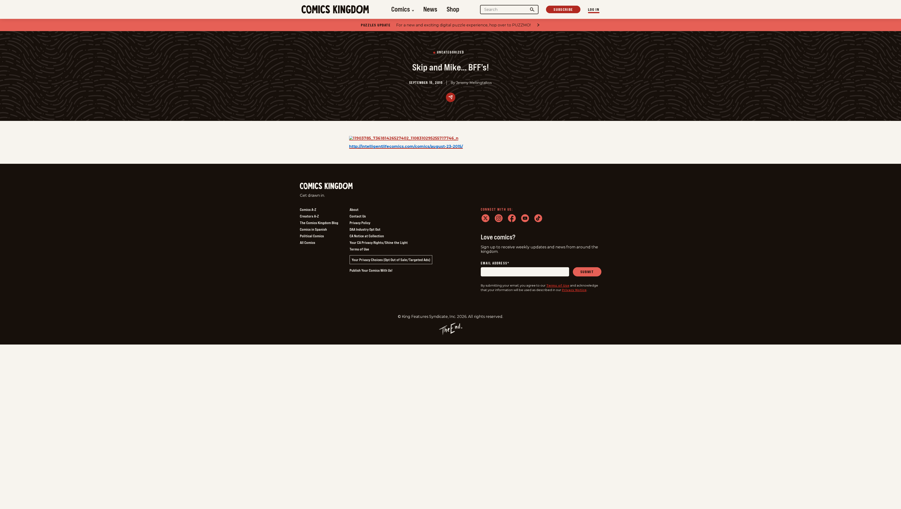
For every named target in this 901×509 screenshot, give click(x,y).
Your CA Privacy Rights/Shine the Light (379, 242)
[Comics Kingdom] (326, 186)
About (354, 209)
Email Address (495, 263)
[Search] (532, 9)
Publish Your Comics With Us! (371, 270)
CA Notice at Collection (367, 236)
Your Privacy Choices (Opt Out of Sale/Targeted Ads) (391, 259)
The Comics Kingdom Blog (319, 222)
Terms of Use (359, 249)
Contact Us (358, 216)
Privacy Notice (574, 290)
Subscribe (563, 9)
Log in (593, 9)
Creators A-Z (309, 216)
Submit (587, 271)
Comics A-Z (308, 209)
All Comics (307, 242)
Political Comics (312, 236)
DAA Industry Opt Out (365, 229)
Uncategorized (450, 52)
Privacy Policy (360, 222)
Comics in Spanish (313, 229)
